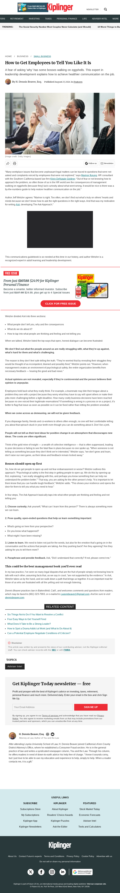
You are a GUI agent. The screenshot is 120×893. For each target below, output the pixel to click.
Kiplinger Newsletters (30, 826)
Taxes (48, 19)
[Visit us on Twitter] (30, 872)
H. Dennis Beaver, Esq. (29, 81)
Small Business (42, 56)
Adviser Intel (99, 19)
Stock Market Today (89, 809)
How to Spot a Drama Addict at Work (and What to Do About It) (39, 628)
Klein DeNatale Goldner (62, 179)
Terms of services (50, 715)
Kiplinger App (30, 821)
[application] (60, 229)
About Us (12, 856)
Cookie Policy (88, 856)
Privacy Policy (73, 856)
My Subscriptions (30, 815)
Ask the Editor (60, 826)
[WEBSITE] (48, 734)
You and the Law (79, 751)
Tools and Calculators (89, 826)
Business (22, 56)
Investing (34, 19)
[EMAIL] (53, 734)
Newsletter (109, 163)
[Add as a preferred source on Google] (81, 872)
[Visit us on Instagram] (52, 872)
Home (8, 56)
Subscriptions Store (30, 809)
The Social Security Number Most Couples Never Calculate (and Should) (55, 27)
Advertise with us (104, 856)
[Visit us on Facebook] (41, 872)
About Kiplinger (60, 809)
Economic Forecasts (89, 815)
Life (84, 19)
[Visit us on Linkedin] (62, 872)
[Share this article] (8, 163)
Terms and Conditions (54, 856)
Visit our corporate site (96, 884)
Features (78, 82)
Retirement (17, 19)
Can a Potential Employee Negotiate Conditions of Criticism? (39, 633)
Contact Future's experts (30, 856)
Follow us (93, 163)
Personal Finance (67, 19)
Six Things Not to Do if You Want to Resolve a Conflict (35, 614)
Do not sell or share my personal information (60, 861)
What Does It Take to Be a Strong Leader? (29, 624)
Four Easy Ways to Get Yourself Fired (26, 619)
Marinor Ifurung (89, 175)
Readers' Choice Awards (60, 815)
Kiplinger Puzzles (60, 821)
